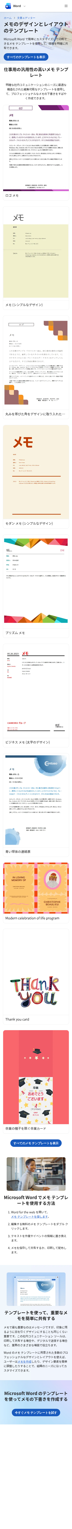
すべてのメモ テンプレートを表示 (36, 1143)
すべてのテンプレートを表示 (26, 57)
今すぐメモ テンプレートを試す (36, 1412)
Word (17, 6)
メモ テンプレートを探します (29, 1216)
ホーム (8, 18)
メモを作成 (24, 1361)
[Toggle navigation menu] (66, 6)
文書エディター (26, 18)
